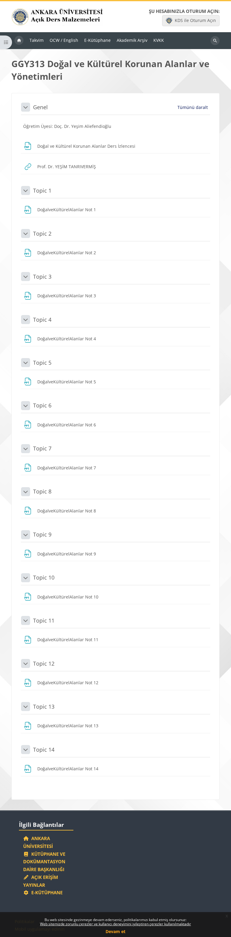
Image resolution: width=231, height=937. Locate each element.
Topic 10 (43, 577)
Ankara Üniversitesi (38, 842)
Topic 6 (42, 405)
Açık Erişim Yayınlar (40, 881)
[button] (25, 107)
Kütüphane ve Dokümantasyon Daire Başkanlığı (44, 862)
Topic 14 (43, 749)
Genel (40, 107)
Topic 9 (42, 534)
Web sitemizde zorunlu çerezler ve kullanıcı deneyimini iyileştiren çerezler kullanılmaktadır (115, 923)
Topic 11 (43, 620)
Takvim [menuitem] (36, 40)
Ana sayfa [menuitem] (18, 40)
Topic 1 (42, 190)
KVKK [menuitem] (158, 40)
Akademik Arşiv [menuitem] (132, 40)
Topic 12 (43, 663)
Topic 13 (43, 706)
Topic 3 (42, 276)
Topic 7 (42, 448)
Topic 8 (42, 491)
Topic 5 (42, 362)
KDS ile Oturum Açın (195, 20)
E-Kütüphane (46, 892)
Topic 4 (42, 319)
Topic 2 (42, 233)
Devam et (115, 931)
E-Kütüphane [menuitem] (97, 40)
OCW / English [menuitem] (64, 40)
